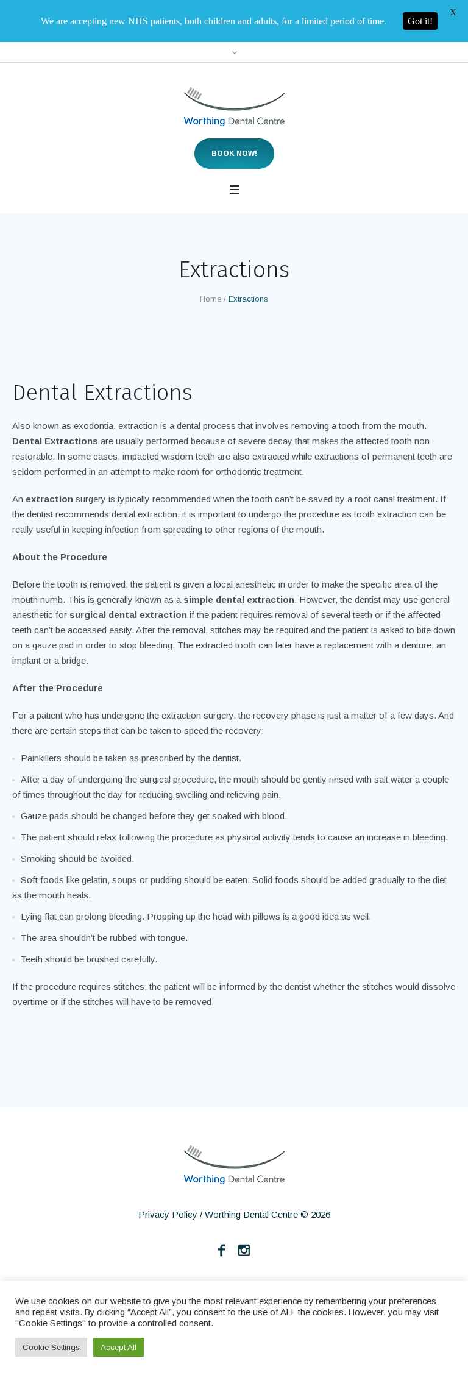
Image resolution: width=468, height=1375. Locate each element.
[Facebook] (222, 1250)
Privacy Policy (167, 1214)
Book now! (234, 153)
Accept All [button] (118, 1347)
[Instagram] (244, 1250)
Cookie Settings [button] (51, 1347)
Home (210, 299)
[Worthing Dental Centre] (234, 106)
